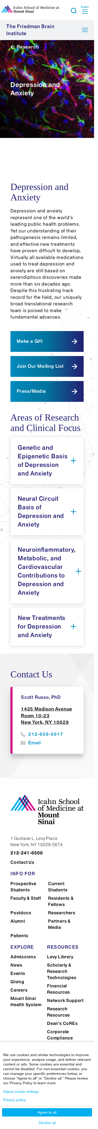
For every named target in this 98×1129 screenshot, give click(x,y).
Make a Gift (30, 341)
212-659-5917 (45, 734)
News (16, 965)
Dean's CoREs (62, 1023)
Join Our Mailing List (40, 366)
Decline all (47, 1123)
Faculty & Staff (25, 898)
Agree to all (47, 1112)
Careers (19, 990)
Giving (17, 981)
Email (34, 743)
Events (17, 973)
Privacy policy (14, 1100)
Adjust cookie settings (21, 1091)
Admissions (23, 956)
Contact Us (22, 862)
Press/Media (31, 391)
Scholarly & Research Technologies (62, 971)
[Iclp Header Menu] (74, 11)
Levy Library (60, 956)
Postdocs (20, 912)
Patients (19, 935)
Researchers (62, 912)
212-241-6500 (26, 852)
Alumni (17, 921)
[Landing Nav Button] (85, 30)
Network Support (65, 1000)
